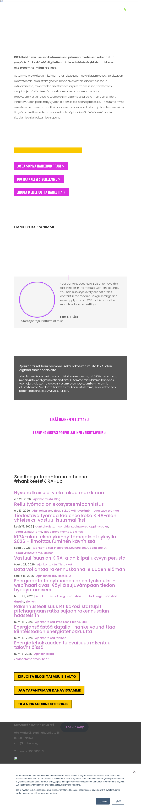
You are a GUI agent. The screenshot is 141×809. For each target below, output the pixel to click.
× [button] (134, 770)
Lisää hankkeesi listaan (68, 419)
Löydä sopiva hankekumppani (39, 166)
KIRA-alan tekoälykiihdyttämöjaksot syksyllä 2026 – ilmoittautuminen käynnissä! (65, 539)
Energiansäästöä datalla (74, 596)
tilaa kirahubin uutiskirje (43, 704)
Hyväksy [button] (103, 801)
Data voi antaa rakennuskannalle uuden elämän (69, 569)
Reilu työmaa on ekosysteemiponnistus (59, 504)
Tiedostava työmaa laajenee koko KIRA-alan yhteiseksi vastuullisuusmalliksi (65, 517)
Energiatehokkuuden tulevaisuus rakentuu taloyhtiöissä (62, 645)
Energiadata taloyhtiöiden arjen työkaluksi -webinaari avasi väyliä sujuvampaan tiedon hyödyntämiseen (65, 585)
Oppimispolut (98, 527)
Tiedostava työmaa (105, 511)
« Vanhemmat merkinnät (31, 659)
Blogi (57, 499)
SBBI (84, 622)
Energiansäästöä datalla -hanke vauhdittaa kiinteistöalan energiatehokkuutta (64, 629)
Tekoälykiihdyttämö (76, 511)
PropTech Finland (68, 622)
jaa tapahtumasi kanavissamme (49, 690)
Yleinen (78, 532)
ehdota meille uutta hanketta (39, 192)
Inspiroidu (63, 527)
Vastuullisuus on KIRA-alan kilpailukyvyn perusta (70, 558)
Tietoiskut (65, 564)
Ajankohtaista (43, 499)
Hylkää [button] (118, 801)
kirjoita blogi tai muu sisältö (47, 676)
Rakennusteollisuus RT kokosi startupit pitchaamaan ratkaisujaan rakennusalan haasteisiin (61, 611)
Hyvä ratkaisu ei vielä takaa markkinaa (59, 493)
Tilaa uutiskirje (74, 727)
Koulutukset (79, 527)
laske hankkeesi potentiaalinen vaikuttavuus (68, 432)
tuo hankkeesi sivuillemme (37, 179)
